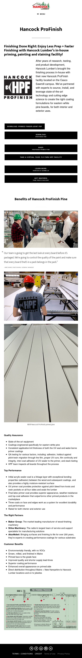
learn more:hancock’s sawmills (41, 169)
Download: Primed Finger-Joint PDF (24, 126)
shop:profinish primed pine (41, 148)
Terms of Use (49, 653)
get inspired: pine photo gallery (41, 179)
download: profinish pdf (41, 135)
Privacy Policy (64, 653)
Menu (42, 14)
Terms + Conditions (22, 653)
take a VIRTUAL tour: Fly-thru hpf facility (41, 157)
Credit (38, 653)
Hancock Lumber (41, 6)
